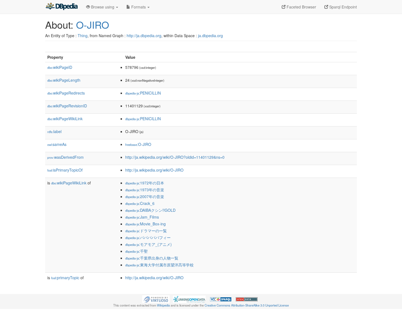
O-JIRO (92, 24)
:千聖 (136, 251)
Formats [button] (138, 7)
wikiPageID (59, 67)
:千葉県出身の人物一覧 (151, 258)
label (54, 131)
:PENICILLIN (143, 93)
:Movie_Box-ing (145, 223)
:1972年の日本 (144, 183)
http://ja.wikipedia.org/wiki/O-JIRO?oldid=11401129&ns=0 (175, 157)
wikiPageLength (63, 80)
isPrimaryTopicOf (65, 170)
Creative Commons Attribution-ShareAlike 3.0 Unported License (247, 305)
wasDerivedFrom (65, 157)
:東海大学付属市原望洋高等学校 (159, 264)
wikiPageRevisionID (67, 105)
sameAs (56, 144)
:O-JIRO (138, 144)
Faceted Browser (301, 7)
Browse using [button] (102, 7)
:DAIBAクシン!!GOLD (150, 210)
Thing (83, 35)
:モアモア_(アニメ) (148, 244)
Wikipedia (163, 305)
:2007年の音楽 (144, 196)
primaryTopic (65, 277)
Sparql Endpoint (342, 7)
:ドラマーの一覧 (146, 230)
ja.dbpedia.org (210, 35)
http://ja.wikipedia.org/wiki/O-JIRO (154, 170)
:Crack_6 (140, 203)
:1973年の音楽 (144, 189)
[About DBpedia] (61, 7)
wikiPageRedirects (66, 93)
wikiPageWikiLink (65, 118)
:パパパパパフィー (148, 237)
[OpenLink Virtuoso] (156, 298)
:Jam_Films (142, 217)
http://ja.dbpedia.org (144, 35)
